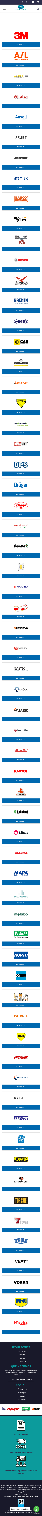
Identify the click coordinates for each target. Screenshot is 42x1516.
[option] (8, 1409)
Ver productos (21, 44)
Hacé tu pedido (21, 1434)
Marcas (22, 1358)
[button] (38, 2)
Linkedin (23, 1399)
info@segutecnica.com (12, 1496)
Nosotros (22, 1354)
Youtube (22, 1396)
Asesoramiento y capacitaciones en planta (21, 1472)
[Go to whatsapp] (36, 1509)
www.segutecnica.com (30, 1496)
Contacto (22, 1361)
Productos (22, 1351)
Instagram (22, 1393)
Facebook (23, 1389)
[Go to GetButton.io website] (36, 1513)
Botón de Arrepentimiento (21, 1379)
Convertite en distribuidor (21, 1452)
